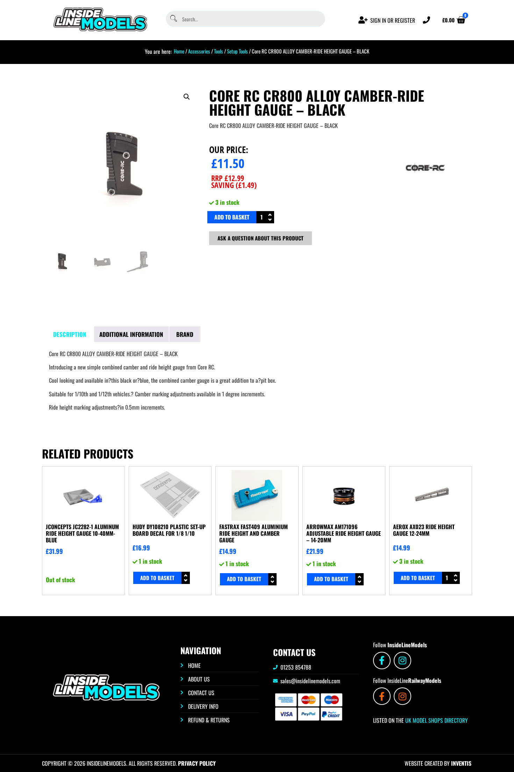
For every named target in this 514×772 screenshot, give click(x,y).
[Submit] (173, 19)
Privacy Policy (197, 763)
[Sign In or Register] (363, 20)
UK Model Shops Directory (436, 720)
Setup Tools (237, 51)
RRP (227, 178)
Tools (218, 51)
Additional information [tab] (131, 334)
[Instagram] (402, 660)
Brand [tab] (184, 334)
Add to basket (231, 217)
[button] (186, 97)
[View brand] (425, 192)
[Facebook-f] (382, 660)
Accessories (199, 51)
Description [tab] (69, 334)
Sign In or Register (392, 20)
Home (179, 51)
